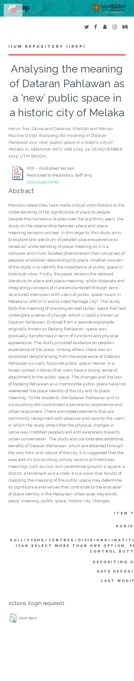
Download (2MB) (43, 181)
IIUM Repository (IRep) (47, 46)
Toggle (13, 11)
